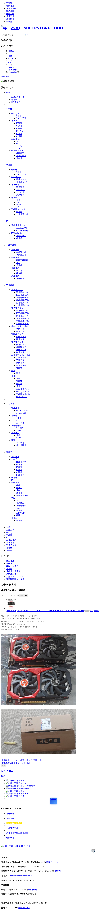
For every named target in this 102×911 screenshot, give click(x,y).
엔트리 (19, 158)
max (9, 63)
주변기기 (10, 285)
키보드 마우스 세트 (19, 326)
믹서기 (19, 265)
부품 (13, 498)
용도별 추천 (16, 177)
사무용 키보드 (17, 308)
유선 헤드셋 (21, 357)
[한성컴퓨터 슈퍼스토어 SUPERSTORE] (32, 28)
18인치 (19, 123)
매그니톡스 (13, 70)
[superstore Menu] (2, 86)
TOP (3, 776)
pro (9, 65)
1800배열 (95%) (22, 295)
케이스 (19, 510)
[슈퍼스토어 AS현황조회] (17, 788)
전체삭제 (5, 76)
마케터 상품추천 (13, 571)
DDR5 (18, 418)
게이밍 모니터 (22, 182)
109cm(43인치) (22, 230)
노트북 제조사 (17, 113)
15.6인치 (19, 131)
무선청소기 (21, 255)
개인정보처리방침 (14, 823)
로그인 (9, 3)
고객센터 (10, 19)
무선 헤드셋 (21, 365)
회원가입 (10, 6)
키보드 (11, 51)
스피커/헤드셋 (22, 495)
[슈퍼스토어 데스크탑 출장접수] (20, 786)
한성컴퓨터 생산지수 (15, 579)
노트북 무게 (16, 139)
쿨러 (13, 440)
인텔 (18, 435)
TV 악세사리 (16, 233)
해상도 (14, 197)
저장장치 (15, 408)
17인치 (19, 126)
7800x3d (11, 58)
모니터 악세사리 (23, 394)
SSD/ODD (20, 513)
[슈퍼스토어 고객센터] (16, 783)
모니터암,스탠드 (23, 214)
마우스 (19, 490)
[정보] (58, 871)
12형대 (19, 464)
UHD (18, 207)
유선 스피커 (21, 363)
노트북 (9, 109)
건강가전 (15, 276)
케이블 (19, 212)
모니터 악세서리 (18, 209)
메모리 (14, 415)
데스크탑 (15, 457)
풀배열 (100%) (22, 292)
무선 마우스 (21, 339)
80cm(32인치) (21, 228)
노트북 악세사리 (23, 391)
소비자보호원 (12, 828)
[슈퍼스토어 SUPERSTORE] (16, 846)
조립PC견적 (11, 530)
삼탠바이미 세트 (18, 225)
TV (7, 221)
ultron (10, 60)
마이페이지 (11, 8)
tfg (9, 53)
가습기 (19, 273)
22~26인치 (20, 187)
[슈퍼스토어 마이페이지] (17, 780)
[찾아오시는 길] (35, 889)
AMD (18, 430)
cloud (10, 67)
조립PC (9, 92)
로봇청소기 (21, 252)
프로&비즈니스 (17, 97)
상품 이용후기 (12, 566)
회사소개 (10, 813)
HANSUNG (21, 118)
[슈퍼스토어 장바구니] (16, 791)
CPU (18, 500)
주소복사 (23, 595)
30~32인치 (20, 192)
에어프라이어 (22, 260)
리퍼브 (9, 452)
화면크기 (15, 184)
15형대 (19, 472)
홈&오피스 (15, 102)
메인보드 (15, 433)
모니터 (9, 165)
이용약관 (10, 818)
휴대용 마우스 (22, 344)
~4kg (18, 148)
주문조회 (10, 14)
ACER (18, 116)
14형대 (19, 470)
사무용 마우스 (17, 342)
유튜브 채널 (11, 574)
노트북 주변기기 (23, 389)
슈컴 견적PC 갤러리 (14, 576)
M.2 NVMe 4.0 (22, 410)
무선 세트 (20, 329)
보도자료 (10, 561)
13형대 (19, 467)
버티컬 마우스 (22, 347)
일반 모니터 (21, 179)
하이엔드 (20, 153)
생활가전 (15, 250)
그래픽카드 (16, 425)
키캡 (10, 56)
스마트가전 (11, 245)
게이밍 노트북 (17, 150)
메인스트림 (21, 156)
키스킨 (19, 384)
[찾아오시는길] (52, 862)
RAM (18, 508)
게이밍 (14, 99)
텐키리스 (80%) (22, 297)
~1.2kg (19, 141)
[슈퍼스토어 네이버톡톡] (17, 794)
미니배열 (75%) (22, 300)
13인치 (19, 136)
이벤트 (9, 550)
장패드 (19, 386)
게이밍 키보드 (17, 290)
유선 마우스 (21, 337)
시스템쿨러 (21, 445)
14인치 (19, 134)
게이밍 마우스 (17, 334)
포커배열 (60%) (22, 305)
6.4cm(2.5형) (21, 413)
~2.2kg (19, 146)
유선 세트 (20, 331)
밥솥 (18, 263)
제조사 (14, 169)
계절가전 (15, 268)
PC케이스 (15, 420)
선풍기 (19, 270)
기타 (13, 376)
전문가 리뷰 (11, 563)
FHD (18, 200)
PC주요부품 (11, 403)
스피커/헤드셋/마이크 (20, 355)
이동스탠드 (21, 236)
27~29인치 (20, 190)
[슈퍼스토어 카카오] (15, 796)
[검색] (27, 35)
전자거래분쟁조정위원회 (17, 833)
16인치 (19, 128)
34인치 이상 (21, 195)
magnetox (13, 72)
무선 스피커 (21, 360)
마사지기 (20, 278)
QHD (18, 202)
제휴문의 (10, 838)
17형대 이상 (21, 475)
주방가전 (15, 257)
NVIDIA (19, 428)
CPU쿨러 (20, 443)
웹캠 (13, 371)
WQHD (19, 204)
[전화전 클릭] (24, 908)
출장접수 (10, 21)
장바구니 (10, 16)
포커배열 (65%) (22, 303)
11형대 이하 (21, 462)
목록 (3, 766)
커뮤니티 (10, 11)
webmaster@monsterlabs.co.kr (20, 876)
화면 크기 (15, 120)
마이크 (19, 368)
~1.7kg (19, 143)
